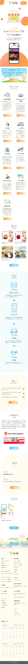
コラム (15, 610)
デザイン (16, 577)
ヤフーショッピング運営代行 (6, 579)
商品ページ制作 (4, 593)
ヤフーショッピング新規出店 (6, 581)
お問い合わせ (14, 544)
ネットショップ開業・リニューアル (7, 587)
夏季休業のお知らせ (8, 474)
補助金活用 (17, 600)
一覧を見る (14, 265)
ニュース (15, 608)
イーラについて (4, 598)
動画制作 (15, 571)
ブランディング (16, 580)
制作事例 (2, 600)
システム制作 (17, 591)
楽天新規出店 (3, 567)
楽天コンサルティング (5, 560)
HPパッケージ (16, 567)
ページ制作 (4, 591)
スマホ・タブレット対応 (18, 565)
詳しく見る (14, 80)
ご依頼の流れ (3, 603)
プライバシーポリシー (18, 614)
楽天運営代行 (3, 565)
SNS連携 (15, 569)
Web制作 (16, 558)
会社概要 (2, 607)
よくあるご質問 (4, 605)
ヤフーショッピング (5, 571)
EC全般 (3, 585)
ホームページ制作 (17, 560)
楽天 (2, 558)
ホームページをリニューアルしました (12, 481)
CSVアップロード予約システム (19, 597)
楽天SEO (2, 563)
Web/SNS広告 (18, 583)
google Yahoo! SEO (18, 563)
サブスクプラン (16, 573)
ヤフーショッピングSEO (5, 577)
